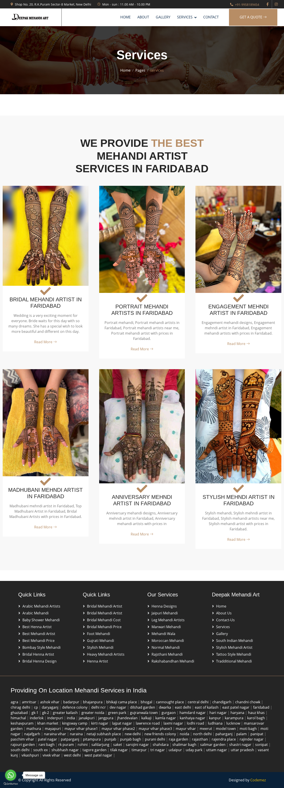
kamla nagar (166, 717)
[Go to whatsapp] (10, 775)
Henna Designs (164, 606)
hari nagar (218, 712)
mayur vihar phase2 (119, 728)
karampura (234, 717)
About (143, 17)
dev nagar (118, 707)
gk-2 (46, 712)
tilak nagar (119, 749)
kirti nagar (100, 723)
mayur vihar (186, 728)
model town (226, 728)
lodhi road (196, 723)
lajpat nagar (122, 723)
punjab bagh (131, 739)
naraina (77, 733)
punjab (111, 739)
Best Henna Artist (37, 626)
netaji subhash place (104, 733)
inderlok (37, 717)
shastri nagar (240, 744)
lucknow (233, 723)
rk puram (66, 744)
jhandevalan (127, 717)
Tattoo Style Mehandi (233, 654)
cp (36, 707)
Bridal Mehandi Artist (104, 606)
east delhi (183, 707)
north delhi (203, 733)
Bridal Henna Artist (38, 654)
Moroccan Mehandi (168, 640)
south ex (41, 749)
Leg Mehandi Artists (168, 619)
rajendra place (224, 739)
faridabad (261, 707)
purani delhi (155, 739)
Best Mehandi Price (38, 640)
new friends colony (160, 733)
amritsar (29, 702)
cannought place (170, 702)
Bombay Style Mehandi (41, 647)
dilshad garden (143, 707)
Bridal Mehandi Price (104, 626)
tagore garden (95, 749)
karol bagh (256, 717)
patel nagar (48, 739)
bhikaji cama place (122, 702)
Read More (43, 341)
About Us (224, 613)
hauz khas (257, 712)
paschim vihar (23, 739)
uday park (194, 749)
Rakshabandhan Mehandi (173, 661)
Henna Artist (97, 661)
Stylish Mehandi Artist (234, 647)
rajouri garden (23, 744)
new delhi (133, 733)
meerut (206, 728)
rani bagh (47, 744)
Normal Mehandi (166, 647)
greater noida (93, 712)
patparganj (70, 739)
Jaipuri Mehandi (165, 613)
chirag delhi (21, 707)
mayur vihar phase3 (156, 728)
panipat (257, 733)
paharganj (224, 733)
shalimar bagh (184, 744)
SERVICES (185, 17)
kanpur (215, 717)
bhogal (147, 702)
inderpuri (55, 717)
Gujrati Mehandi (100, 640)
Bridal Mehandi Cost (104, 619)
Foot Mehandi (98, 633)
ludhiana (215, 723)
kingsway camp (75, 723)
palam (242, 733)
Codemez (258, 780)
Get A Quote (251, 17)
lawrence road (148, 723)
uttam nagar (217, 749)
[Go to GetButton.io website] (11, 783)
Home (125, 17)
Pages (140, 70)
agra (15, 702)
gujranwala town (144, 712)
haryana (238, 712)
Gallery (163, 17)
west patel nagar (99, 755)
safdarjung (100, 744)
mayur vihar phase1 (82, 728)
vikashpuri (31, 755)
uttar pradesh (243, 749)
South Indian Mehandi (234, 640)
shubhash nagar (65, 749)
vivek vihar (52, 755)
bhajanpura (93, 702)
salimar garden (213, 744)
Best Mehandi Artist (38, 633)
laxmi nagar (174, 723)
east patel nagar (236, 707)
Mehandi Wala (163, 633)
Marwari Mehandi (166, 626)
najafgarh (32, 733)
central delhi (198, 702)
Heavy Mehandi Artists (105, 654)
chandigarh (222, 702)
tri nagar (158, 749)
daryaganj (50, 707)
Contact (211, 17)
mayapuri (53, 728)
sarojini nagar (138, 744)
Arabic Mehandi (35, 613)
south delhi (20, 749)
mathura (34, 728)
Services (223, 626)
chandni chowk (248, 702)
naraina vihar (55, 733)
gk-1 (35, 712)
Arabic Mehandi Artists (41, 606)
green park (117, 712)
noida (185, 733)
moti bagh (249, 728)
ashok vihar (50, 702)
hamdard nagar (193, 712)
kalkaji (146, 717)
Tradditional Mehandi (234, 661)
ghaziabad (20, 712)
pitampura (92, 739)
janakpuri (87, 717)
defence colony (75, 707)
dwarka (165, 707)
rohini (83, 744)
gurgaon (169, 712)
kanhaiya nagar (193, 717)
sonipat (262, 744)
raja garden (179, 739)
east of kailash (207, 707)
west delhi (73, 755)
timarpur (140, 749)
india (71, 717)
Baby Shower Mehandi (41, 619)
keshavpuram (22, 723)
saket (118, 744)
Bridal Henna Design (39, 661)
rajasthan (200, 739)
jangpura (106, 717)
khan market (48, 723)
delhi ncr (99, 707)
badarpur (71, 702)
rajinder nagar (252, 739)
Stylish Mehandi (100, 647)
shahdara (161, 744)
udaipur (176, 749)
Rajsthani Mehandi (167, 654)
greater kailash (66, 712)
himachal (19, 717)
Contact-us (225, 619)
